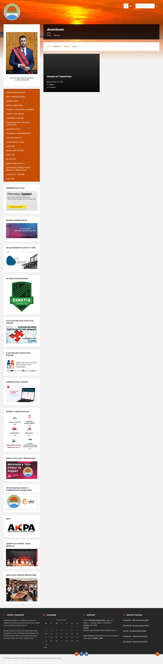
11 (51, 634)
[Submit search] (157, 6)
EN (131, 6)
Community (56, 46)
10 (46, 634)
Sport (74, 46)
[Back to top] (157, 654)
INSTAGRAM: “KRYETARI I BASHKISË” (135, 642)
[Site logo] (12, 19)
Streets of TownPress (59, 76)
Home (49, 35)
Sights (67, 46)
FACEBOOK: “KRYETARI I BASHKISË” (135, 636)
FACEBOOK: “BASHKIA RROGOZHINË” (136, 620)
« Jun (45, 647)
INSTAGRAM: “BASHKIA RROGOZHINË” (136, 626)
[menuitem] (21, 92)
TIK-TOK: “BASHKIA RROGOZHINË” (135, 631)
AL (126, 6)
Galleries (57, 35)
